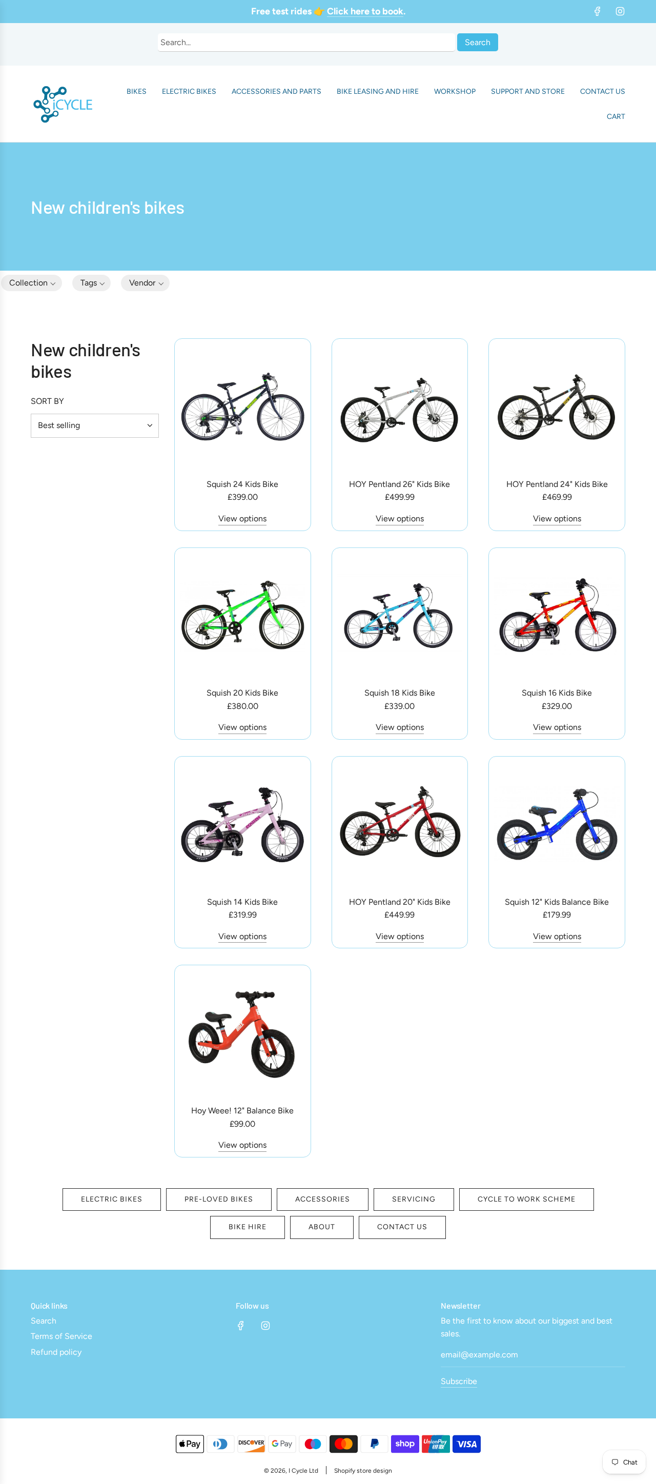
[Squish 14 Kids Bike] (242, 824)
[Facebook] (597, 11)
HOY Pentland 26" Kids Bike (399, 484)
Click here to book (365, 11)
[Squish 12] (557, 824)
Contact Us (402, 1227)
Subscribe (459, 1381)
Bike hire (247, 1227)
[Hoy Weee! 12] (242, 1033)
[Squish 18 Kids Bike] (400, 616)
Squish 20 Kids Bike (242, 693)
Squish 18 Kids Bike (399, 693)
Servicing (414, 1199)
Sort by (47, 401)
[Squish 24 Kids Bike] (242, 407)
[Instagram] (620, 11)
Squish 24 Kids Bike (242, 484)
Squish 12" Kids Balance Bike (557, 902)
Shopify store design (363, 1470)
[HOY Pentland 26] (400, 407)
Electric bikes (111, 1199)
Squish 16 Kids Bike (557, 693)
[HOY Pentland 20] (400, 824)
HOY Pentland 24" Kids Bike (557, 484)
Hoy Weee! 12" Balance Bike (242, 1110)
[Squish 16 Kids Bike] (557, 616)
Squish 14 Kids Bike (242, 902)
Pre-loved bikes (218, 1199)
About (322, 1227)
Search (477, 42)
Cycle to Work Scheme (527, 1199)
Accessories (322, 1199)
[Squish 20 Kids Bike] (242, 616)
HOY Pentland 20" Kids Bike (399, 902)
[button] (91, 283)
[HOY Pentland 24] (557, 407)
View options (242, 518)
